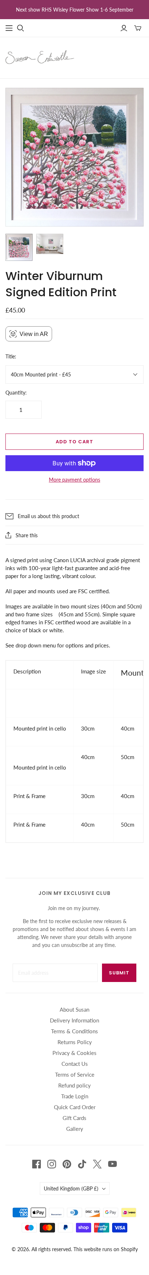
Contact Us (74, 1063)
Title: (10, 356)
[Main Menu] (9, 28)
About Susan (74, 1009)
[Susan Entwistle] (39, 56)
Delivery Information (74, 1020)
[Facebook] (36, 1164)
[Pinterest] (67, 1164)
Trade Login (74, 1096)
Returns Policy (75, 1042)
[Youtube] (112, 1164)
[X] (97, 1164)
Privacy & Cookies (74, 1053)
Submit (119, 972)
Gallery (74, 1128)
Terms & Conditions (74, 1031)
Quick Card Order (74, 1107)
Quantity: (16, 392)
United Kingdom (71, 1188)
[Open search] (20, 28)
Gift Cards (74, 1118)
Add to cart (74, 441)
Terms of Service (74, 1074)
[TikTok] (82, 1164)
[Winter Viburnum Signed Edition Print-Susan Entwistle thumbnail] (19, 247)
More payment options (74, 480)
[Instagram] (51, 1164)
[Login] (124, 28)
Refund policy (74, 1085)
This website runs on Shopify (105, 1249)
